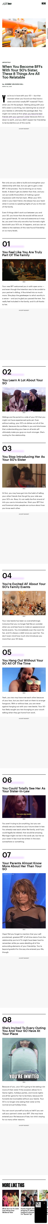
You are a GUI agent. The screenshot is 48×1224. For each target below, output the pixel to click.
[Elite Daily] (7, 3)
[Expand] (37, 1203)
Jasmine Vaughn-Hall (13, 84)
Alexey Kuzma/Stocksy (47, 33)
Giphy (24, 281)
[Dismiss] (44, 1203)
